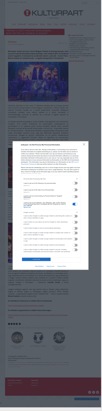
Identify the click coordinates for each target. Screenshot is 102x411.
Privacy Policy (61, 266)
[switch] (75, 183)
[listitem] (51, 179)
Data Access (50, 266)
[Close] (85, 145)
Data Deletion (39, 266)
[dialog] (51, 205)
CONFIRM (36, 259)
